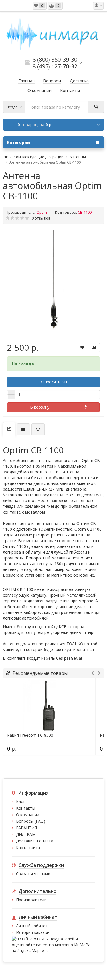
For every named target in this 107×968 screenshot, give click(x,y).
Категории (18, 142)
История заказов (32, 932)
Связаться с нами (33, 873)
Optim (42, 212)
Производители (31, 899)
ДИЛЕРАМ (26, 834)
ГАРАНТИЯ (26, 827)
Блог (20, 801)
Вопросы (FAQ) (30, 821)
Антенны (78, 156)
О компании (27, 814)
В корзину (39, 407)
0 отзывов (41, 218)
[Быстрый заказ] (86, 407)
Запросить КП (53, 382)
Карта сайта (28, 847)
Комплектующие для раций (39, 156)
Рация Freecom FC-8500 (30, 735)
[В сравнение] (94, 347)
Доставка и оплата (34, 841)
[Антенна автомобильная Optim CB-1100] (53, 280)
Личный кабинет (32, 925)
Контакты (25, 808)
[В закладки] (82, 347)
